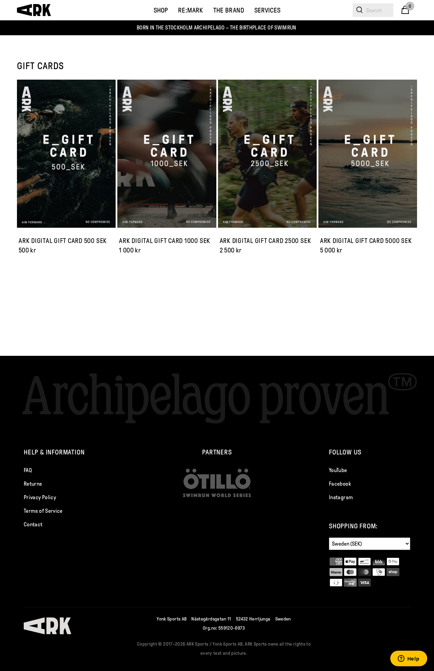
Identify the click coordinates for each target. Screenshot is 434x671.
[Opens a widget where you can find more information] (408, 659)
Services (267, 10)
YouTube (338, 470)
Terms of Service (43, 511)
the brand (228, 10)
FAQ (28, 470)
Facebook (340, 484)
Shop (161, 10)
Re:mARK (190, 10)
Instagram (341, 497)
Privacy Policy (40, 497)
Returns (33, 484)
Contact (33, 524)
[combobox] (373, 10)
